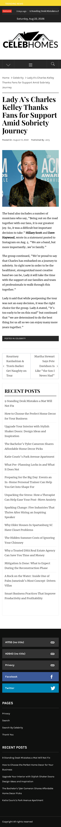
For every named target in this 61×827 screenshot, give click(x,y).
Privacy (9, 665)
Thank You (8, 734)
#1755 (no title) (14, 642)
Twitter (9, 688)
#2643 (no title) (15, 653)
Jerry (47, 140)
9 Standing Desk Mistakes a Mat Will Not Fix (26, 757)
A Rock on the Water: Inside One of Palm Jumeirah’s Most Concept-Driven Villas (30, 580)
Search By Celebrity (12, 727)
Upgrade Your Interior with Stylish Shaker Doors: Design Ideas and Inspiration (27, 431)
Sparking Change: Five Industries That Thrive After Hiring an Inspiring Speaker (29, 512)
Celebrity (20, 338)
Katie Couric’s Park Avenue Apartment (29, 456)
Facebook (11, 676)
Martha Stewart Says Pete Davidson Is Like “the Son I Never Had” (44, 366)
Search (6, 720)
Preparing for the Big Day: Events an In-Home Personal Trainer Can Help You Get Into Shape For (28, 482)
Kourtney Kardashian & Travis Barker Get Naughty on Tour (16, 366)
